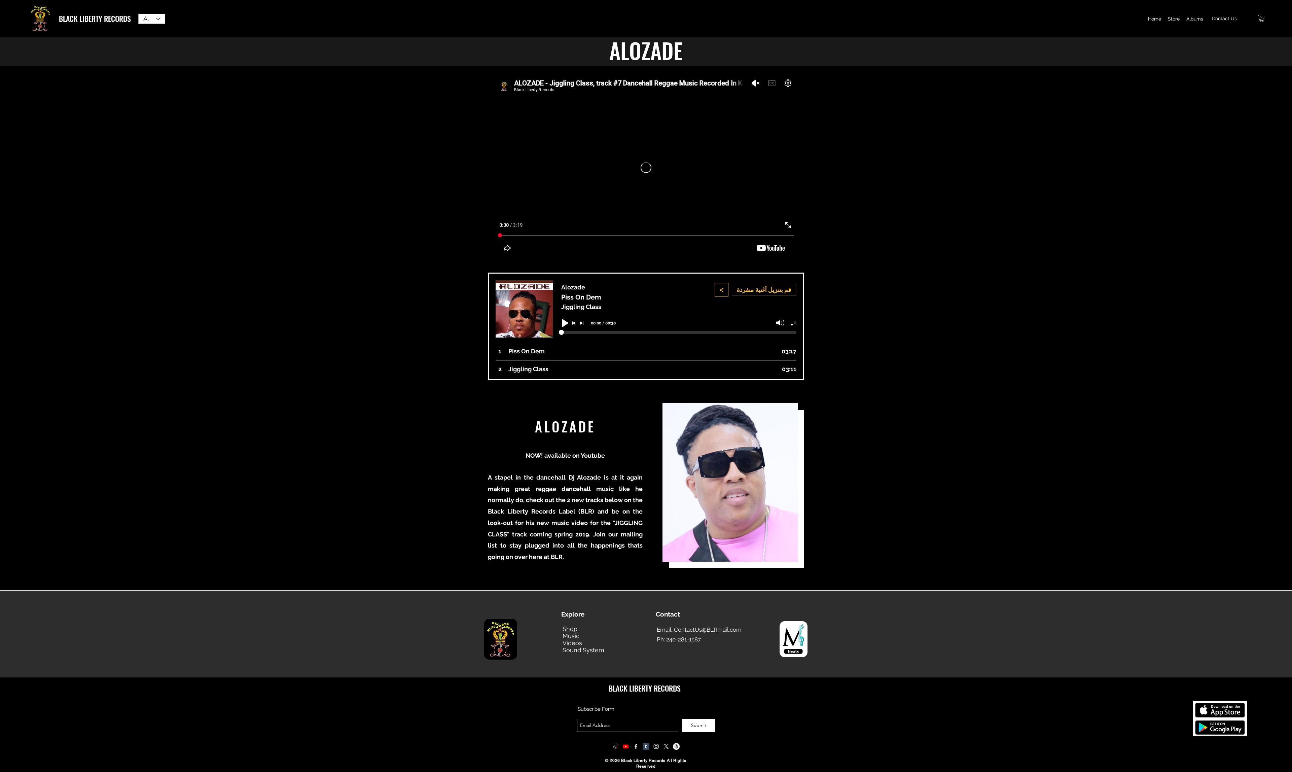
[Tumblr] (646, 746)
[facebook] (636, 746)
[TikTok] (615, 746)
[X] (666, 746)
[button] (1261, 18)
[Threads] (676, 746)
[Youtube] (625, 746)
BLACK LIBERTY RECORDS (95, 18)
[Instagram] (656, 746)
